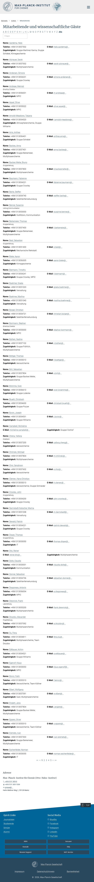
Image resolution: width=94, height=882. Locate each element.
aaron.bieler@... (60, 260)
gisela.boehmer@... (62, 287)
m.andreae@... (60, 93)
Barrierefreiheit (73, 871)
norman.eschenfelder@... (64, 753)
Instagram (54, 828)
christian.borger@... (62, 314)
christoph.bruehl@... (62, 403)
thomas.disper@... (61, 541)
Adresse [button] (7, 772)
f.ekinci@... (58, 680)
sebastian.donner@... (63, 578)
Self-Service (68, 852)
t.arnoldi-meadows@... (63, 119)
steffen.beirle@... (61, 196)
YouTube (54, 836)
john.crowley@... (61, 499)
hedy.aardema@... (61, 47)
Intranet (68, 841)
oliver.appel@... (60, 106)
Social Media (54, 815)
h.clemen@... (59, 482)
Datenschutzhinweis (45, 871)
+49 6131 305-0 (11, 782)
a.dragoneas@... (61, 591)
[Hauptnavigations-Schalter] (88, 7)
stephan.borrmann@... (63, 330)
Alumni (7, 832)
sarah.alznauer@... (62, 63)
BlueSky (53, 819)
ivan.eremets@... (61, 737)
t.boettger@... (59, 360)
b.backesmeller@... (62, 169)
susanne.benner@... (62, 212)
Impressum (19, 871)
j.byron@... (58, 416)
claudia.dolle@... (61, 565)
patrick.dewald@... (62, 525)
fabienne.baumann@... (63, 182)
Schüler (7, 828)
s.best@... (58, 247)
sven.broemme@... (62, 390)
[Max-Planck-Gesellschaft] (36, 864)
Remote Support (26, 852)
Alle (60, 32)
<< (37, 760)
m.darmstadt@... (61, 512)
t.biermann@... (60, 274)
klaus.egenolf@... (61, 667)
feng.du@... (59, 637)
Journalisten (9, 819)
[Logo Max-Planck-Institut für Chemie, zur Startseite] (42, 6)
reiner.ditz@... (15, 555)
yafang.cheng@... (61, 442)
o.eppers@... (59, 723)
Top (88, 805)
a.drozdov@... (60, 623)
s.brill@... (58, 373)
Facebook (54, 823)
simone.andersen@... (63, 77)
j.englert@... (59, 707)
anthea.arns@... (60, 136)
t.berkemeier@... (61, 228)
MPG (25, 841)
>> (56, 760)
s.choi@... (58, 469)
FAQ (68, 847)
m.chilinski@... (60, 456)
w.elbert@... (59, 693)
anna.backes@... (61, 149)
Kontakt (26, 847)
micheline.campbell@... (20, 430)
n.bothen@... (59, 343)
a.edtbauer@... (60, 653)
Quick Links (10, 815)
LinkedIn (53, 832)
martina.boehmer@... (63, 300)
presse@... (9, 787)
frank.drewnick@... (62, 607)
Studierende (9, 823)
